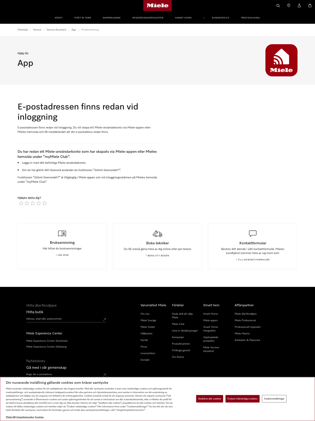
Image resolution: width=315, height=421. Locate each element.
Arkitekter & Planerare (247, 340)
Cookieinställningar (274, 398)
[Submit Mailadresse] (104, 375)
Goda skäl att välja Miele (182, 316)
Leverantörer (148, 353)
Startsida (23, 30)
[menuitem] (61, 17)
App (73, 30)
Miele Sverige (148, 320)
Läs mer (63, 255)
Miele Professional (245, 320)
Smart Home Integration (210, 329)
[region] (157, 399)
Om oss (145, 314)
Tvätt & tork (82, 18)
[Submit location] (104, 319)
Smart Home (183, 18)
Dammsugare (112, 18)
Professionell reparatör (248, 327)
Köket (59, 18)
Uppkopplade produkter (210, 339)
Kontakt (145, 360)
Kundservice (221, 18)
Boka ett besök (159, 256)
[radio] (21, 203)
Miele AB (11, 417)
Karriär (144, 340)
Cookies (39, 417)
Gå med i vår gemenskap (46, 367)
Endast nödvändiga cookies (242, 398)
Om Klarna (178, 357)
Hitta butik (34, 312)
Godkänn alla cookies (209, 398)
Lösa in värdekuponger (185, 330)
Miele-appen (210, 320)
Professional (250, 18)
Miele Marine (242, 333)
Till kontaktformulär (254, 260)
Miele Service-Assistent (211, 349)
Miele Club (178, 324)
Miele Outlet (148, 327)
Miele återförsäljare (246, 314)
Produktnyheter (181, 344)
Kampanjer (178, 337)
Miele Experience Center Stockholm (47, 341)
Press (144, 347)
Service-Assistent (56, 30)
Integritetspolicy (25, 417)
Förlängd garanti (181, 350)
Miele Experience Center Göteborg (46, 347)
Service (37, 30)
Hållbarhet (146, 333)
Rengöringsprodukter (148, 18)
